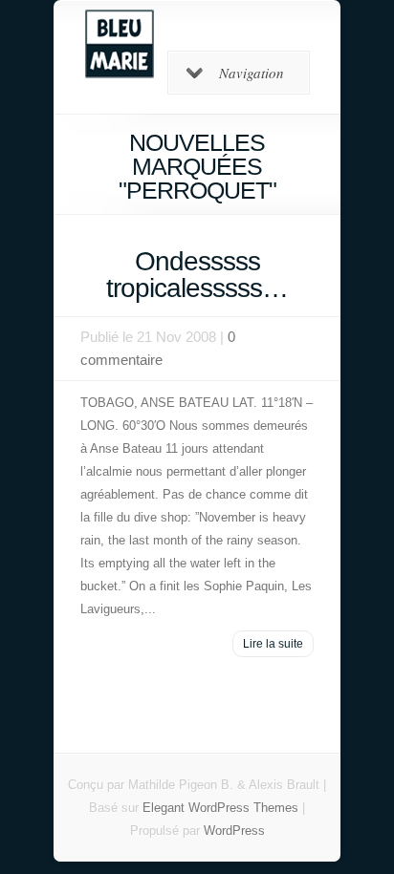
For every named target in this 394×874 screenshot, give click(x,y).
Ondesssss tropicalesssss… (197, 274)
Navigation (251, 72)
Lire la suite (273, 643)
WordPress (234, 830)
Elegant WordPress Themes (220, 807)
